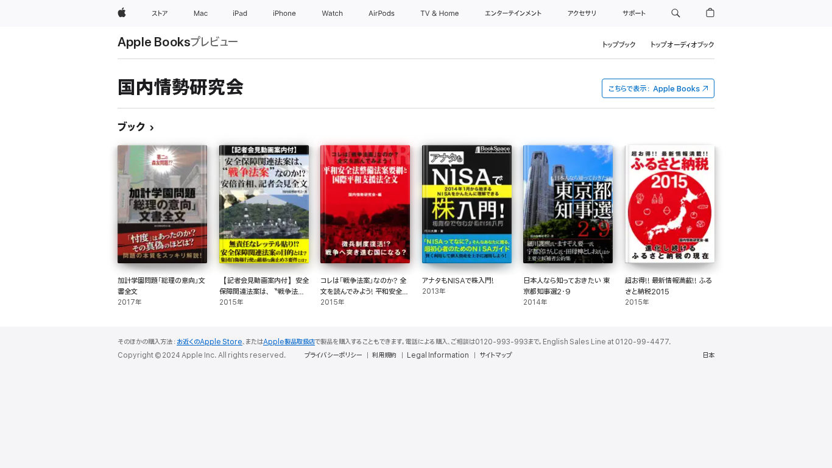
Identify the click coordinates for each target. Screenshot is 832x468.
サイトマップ (495, 355)
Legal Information (438, 355)
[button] (675, 13)
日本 (708, 355)
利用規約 (384, 355)
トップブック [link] (619, 44)
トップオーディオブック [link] (682, 44)
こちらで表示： (654, 88)
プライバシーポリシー (333, 355)
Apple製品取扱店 (289, 342)
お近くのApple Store (209, 342)
